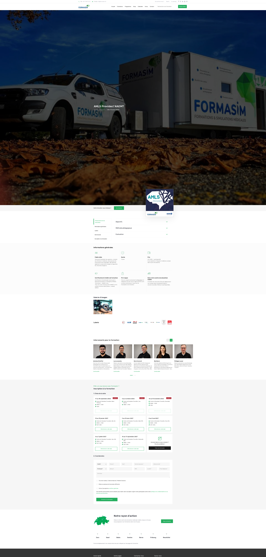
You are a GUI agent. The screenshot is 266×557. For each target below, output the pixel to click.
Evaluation (120, 234)
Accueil (96, 109)
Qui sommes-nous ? (159, 1)
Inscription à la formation (101, 238)
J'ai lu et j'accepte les (108, 488)
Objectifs (119, 222)
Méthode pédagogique (124, 228)
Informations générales (100, 226)
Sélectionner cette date (106, 429)
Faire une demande (160, 448)
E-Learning (173, 1)
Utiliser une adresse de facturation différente (109, 484)
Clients (167, 1)
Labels (96, 230)
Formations (103, 109)
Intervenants (98, 234)
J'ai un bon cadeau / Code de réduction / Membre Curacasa (112, 480)
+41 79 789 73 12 (86, 1)
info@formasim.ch (102, 1)
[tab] (142, 222)
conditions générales (113, 488)
